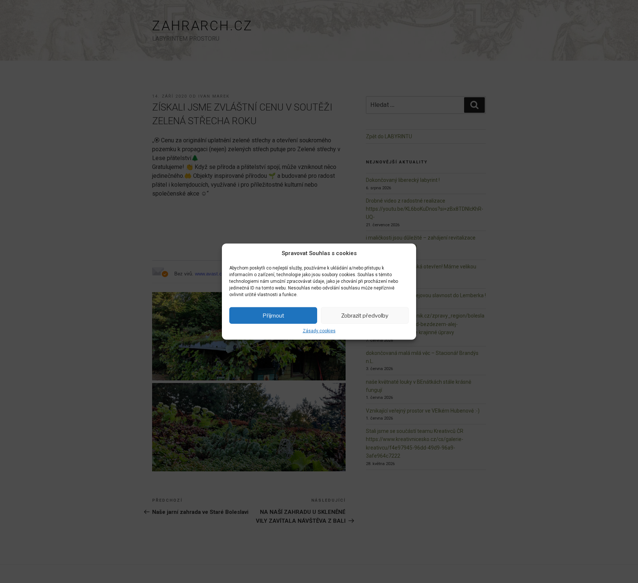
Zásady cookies (319, 330)
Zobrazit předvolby (364, 315)
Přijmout (273, 315)
